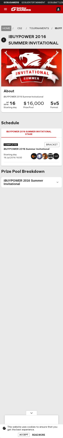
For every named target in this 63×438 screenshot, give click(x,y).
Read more (38, 435)
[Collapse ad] (31, 413)
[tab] (28, 132)
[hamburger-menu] (5, 9)
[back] (3, 39)
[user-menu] (58, 9)
